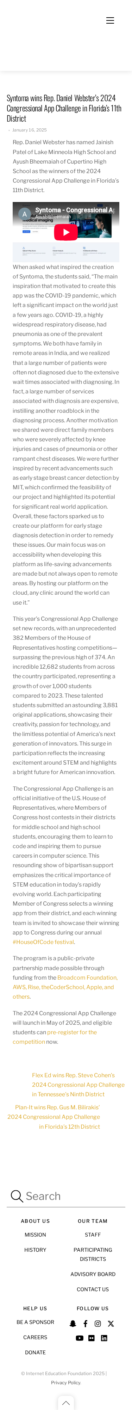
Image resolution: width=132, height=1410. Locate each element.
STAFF (93, 1235)
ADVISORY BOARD (92, 1274)
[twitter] (111, 1322)
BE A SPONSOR (35, 1322)
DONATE (35, 1352)
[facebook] (85, 1322)
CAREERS (35, 1337)
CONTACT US (93, 1289)
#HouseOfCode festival (43, 942)
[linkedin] (104, 1337)
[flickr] (92, 1337)
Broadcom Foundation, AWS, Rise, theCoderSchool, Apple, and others (65, 987)
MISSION (35, 1235)
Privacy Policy (65, 1382)
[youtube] (79, 1337)
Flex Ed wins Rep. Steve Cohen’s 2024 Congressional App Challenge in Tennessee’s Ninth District (78, 1085)
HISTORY (35, 1250)
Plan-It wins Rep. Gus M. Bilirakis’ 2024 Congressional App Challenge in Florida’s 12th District (53, 1117)
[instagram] (98, 1322)
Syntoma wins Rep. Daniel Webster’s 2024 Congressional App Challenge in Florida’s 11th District (64, 108)
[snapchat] (73, 1322)
